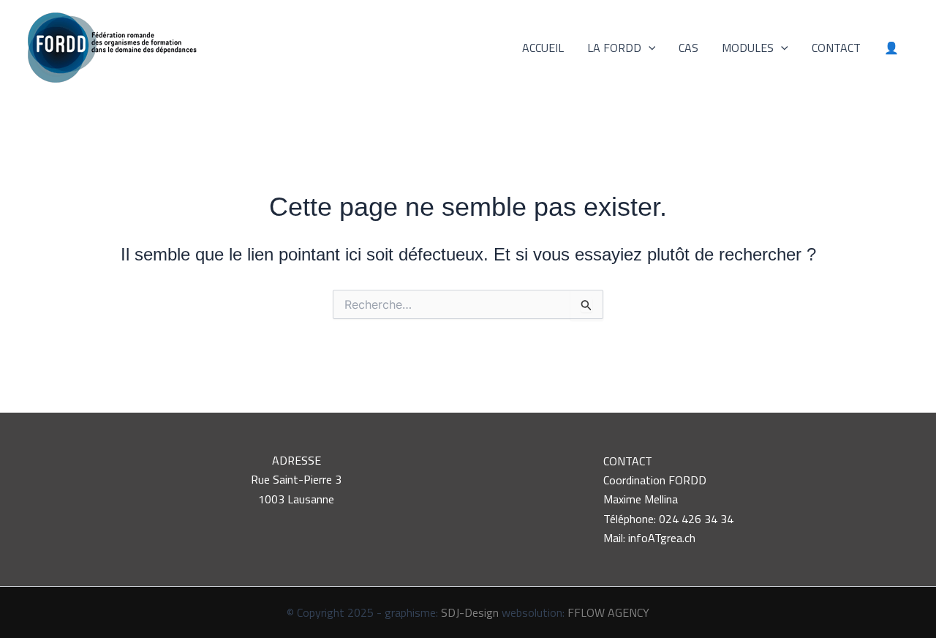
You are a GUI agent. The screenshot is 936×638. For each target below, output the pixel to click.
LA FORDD (614, 47)
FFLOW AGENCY (608, 612)
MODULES (748, 47)
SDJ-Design (470, 612)
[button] (648, 47)
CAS (688, 47)
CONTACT (836, 47)
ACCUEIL (543, 47)
